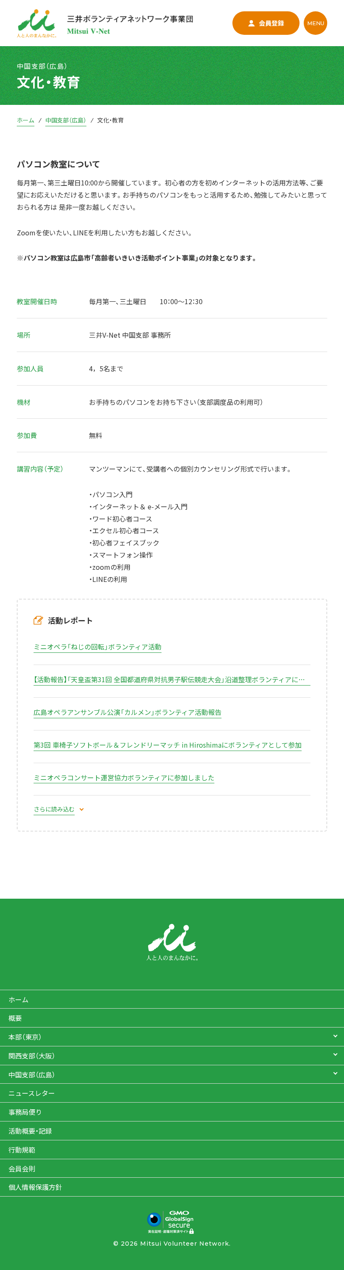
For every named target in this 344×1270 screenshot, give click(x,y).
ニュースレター (31, 1093)
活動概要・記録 (30, 1131)
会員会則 (21, 1168)
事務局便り (25, 1112)
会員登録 (271, 22)
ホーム (25, 120)
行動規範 (21, 1150)
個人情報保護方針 (35, 1187)
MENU (315, 23)
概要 (15, 1018)
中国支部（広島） (65, 120)
